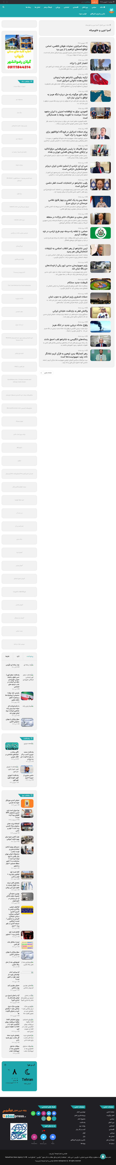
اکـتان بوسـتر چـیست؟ (19, 272)
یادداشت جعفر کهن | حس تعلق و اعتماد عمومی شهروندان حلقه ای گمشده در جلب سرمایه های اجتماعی (12, 681)
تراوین (19, 461)
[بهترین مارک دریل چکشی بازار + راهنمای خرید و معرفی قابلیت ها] (27, 1010)
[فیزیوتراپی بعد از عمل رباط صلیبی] (27, 965)
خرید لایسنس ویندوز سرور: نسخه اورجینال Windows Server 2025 (19, 339)
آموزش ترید (19, 552)
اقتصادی (75, 7)
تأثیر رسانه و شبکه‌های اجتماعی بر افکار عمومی (11, 754)
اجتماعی (66, 7)
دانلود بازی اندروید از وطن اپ (19, 152)
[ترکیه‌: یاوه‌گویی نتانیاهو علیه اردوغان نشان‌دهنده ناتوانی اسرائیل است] (100, 79)
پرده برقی (19, 194)
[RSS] (43, 1118)
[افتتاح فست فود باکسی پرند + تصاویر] (27, 935)
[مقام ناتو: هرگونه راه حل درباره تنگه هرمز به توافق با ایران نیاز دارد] (100, 96)
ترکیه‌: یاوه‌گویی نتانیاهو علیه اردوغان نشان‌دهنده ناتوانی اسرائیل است (70, 79)
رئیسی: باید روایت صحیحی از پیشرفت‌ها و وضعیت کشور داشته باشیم (12, 696)
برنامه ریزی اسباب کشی (19, 434)
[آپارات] (54, 1118)
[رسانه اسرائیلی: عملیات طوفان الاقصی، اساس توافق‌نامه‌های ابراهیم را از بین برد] (100, 47)
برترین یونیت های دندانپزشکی (19, 126)
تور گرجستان (19, 246)
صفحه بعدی (48, 373)
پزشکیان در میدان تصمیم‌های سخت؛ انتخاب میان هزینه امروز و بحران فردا (67, 2)
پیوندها (83, 1143)
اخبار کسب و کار (19, 526)
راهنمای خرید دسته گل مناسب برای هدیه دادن (12, 1037)
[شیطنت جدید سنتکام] (100, 284)
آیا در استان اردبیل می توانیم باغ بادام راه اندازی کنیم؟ (12, 997)
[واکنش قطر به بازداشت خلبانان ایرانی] (100, 312)
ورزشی (58, 7)
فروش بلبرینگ (19, 421)
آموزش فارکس (19, 605)
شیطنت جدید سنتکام (77, 282)
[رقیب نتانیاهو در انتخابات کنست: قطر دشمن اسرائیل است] (100, 184)
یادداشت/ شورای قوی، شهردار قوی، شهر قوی (12, 777)
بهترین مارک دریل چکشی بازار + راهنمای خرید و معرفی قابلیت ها (12, 1010)
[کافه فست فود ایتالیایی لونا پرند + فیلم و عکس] (27, 875)
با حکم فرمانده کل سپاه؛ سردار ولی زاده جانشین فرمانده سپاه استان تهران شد (12, 709)
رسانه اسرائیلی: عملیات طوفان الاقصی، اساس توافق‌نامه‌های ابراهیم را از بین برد (66, 47)
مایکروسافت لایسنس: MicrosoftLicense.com (19, 408)
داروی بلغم (19, 448)
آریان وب (51, 1153)
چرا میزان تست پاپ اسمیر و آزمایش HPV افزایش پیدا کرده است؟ (12, 814)
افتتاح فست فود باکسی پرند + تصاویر (12, 933)
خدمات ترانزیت (19, 299)
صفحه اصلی (110, 1112)
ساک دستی (19, 539)
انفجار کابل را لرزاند (78, 63)
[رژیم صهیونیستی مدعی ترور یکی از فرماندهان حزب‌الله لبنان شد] (100, 267)
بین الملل (85, 7)
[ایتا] (49, 1118)
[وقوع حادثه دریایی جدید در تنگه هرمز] (100, 326)
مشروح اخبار (81, 1119)
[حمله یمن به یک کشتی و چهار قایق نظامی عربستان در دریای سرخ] (100, 201)
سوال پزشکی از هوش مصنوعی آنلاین (12, 720)
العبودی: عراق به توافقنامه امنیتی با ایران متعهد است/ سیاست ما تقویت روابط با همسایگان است (65, 115)
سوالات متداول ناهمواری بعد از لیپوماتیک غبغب (14, 1048)
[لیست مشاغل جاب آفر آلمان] (27, 945)
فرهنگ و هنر (48, 7)
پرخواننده (30, 656)
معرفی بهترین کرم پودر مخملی (13, 986)
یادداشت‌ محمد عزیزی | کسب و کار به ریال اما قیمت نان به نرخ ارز (27, 755)
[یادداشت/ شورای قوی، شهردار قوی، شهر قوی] (11, 769)
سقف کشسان (19, 312)
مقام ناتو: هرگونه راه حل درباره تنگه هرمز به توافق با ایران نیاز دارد (67, 96)
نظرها (7, 656)
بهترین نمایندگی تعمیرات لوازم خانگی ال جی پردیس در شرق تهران (12, 897)
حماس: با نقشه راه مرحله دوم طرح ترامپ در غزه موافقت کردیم (65, 233)
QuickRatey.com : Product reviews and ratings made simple (19, 381)
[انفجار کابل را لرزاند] (100, 65)
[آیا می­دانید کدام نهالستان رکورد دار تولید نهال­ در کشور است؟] (27, 975)
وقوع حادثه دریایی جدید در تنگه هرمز (69, 325)
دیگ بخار (19, 113)
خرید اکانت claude (19, 220)
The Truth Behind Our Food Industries (19, 285)
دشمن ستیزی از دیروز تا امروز (28, 776)
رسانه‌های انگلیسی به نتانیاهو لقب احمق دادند (65, 339)
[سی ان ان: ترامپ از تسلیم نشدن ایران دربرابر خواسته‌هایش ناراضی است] (100, 167)
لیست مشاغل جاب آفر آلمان (13, 943)
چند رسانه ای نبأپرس (12, 665)
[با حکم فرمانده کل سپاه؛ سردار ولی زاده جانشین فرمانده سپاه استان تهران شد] (27, 709)
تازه (18, 656)
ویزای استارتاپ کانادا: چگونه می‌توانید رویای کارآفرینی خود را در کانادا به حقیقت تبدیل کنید (12, 1024)
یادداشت (82, 1122)
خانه (101, 7)
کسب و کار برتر (80, 1129)
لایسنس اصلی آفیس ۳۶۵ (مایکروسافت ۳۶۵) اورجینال (19, 474)
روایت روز (82, 1126)
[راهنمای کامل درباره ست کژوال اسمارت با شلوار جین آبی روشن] (27, 886)
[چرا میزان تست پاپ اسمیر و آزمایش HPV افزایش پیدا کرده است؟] (27, 813)
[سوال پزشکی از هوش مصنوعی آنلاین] (27, 722)
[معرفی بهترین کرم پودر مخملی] (27, 988)
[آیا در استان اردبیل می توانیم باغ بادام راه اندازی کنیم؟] (27, 998)
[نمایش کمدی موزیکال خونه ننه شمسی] (27, 803)
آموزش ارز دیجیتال (19, 618)
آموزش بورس (19, 566)
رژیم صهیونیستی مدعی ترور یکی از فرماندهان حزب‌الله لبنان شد (66, 267)
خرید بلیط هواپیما (19, 500)
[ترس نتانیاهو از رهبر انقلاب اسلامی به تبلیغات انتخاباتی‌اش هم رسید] (100, 250)
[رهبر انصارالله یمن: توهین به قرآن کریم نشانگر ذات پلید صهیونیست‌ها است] (100, 355)
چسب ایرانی (19, 631)
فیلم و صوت (82, 14)
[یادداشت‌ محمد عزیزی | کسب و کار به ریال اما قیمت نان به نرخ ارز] (26, 746)
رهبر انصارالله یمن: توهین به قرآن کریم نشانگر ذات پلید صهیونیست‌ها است (66, 355)
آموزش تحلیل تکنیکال (19, 579)
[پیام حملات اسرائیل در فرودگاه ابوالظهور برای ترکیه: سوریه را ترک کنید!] (100, 133)
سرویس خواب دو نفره (19, 644)
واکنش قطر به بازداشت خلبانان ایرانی (70, 311)
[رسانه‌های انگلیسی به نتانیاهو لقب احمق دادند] (100, 341)
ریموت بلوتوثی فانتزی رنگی (19, 487)
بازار (84, 1136)
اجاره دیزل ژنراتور (19, 353)
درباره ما (111, 1143)
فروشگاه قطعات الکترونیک (19, 592)
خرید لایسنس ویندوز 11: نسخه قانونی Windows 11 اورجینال (19, 179)
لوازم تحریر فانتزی (19, 259)
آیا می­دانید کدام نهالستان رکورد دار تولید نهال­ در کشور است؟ (13, 976)
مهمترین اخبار (81, 1112)
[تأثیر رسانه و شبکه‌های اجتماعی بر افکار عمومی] (11, 746)
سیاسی (94, 7)
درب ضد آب (19, 513)
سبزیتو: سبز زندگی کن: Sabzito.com (19, 207)
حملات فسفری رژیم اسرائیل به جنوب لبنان (67, 297)
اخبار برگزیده (110, 1115)
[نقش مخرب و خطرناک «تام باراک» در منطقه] (100, 218)
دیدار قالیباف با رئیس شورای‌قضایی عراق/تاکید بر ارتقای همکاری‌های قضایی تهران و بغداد (65, 150)
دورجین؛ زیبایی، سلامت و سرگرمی (19, 233)
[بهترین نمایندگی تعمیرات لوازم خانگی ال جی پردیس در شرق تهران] (27, 897)
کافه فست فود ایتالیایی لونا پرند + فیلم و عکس (13, 874)
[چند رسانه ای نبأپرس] (27, 668)
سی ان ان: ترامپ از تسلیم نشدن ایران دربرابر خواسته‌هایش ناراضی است (66, 167)
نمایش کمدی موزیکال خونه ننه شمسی (12, 801)
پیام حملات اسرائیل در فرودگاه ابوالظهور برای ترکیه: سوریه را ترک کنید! (66, 133)
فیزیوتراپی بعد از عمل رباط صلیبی (12, 963)
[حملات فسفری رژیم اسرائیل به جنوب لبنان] (100, 298)
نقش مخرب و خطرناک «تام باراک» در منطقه (66, 217)
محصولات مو (19, 100)
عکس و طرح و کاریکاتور (97, 14)
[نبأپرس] (111, 10)
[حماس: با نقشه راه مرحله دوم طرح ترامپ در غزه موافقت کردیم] (100, 233)
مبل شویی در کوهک (19, 367)
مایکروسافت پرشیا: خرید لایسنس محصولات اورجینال (19, 395)
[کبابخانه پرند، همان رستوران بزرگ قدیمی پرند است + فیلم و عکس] (27, 826)
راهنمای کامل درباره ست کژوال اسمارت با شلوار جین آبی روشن (12, 885)
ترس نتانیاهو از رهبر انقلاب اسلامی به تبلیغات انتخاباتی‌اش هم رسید (66, 250)
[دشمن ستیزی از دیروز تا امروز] (26, 769)
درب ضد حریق (19, 325)
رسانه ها (28, 7)
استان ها (37, 7)
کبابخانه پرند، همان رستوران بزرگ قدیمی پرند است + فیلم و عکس (12, 827)
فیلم (84, 1133)
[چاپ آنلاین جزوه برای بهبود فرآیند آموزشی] (27, 840)
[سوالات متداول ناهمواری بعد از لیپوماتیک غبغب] (27, 1049)
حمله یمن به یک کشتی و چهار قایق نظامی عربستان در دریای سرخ (67, 201)
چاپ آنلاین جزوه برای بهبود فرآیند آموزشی (12, 838)
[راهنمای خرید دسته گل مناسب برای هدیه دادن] (27, 1038)
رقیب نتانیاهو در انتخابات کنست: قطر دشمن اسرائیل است (66, 184)
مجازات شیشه (19, 165)
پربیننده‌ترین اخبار (79, 1115)
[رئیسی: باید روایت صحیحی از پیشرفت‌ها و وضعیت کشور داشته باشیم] (27, 696)
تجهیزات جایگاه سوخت (19, 86)
